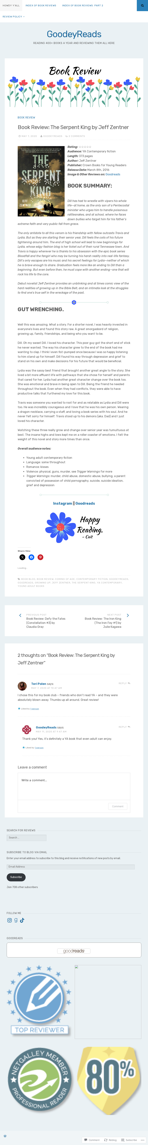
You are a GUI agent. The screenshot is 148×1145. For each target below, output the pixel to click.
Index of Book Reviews (41, 5)
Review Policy (12, 16)
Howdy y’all (11, 5)
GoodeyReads (74, 34)
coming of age (65, 579)
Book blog (28, 579)
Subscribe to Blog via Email (27, 852)
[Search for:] (26, 837)
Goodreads (113, 174)
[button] (41, 1080)
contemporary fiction (92, 579)
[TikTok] (22, 920)
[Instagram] (9, 920)
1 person (34, 708)
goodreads (25, 582)
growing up (43, 582)
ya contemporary (109, 582)
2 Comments (77, 136)
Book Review (26, 117)
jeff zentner (61, 582)
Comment (117, 806)
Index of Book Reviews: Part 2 (82, 5)
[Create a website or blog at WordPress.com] (5, 1136)
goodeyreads (118, 579)
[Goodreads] (16, 920)
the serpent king (83, 582)
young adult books (31, 586)
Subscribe (16, 877)
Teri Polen (38, 684)
